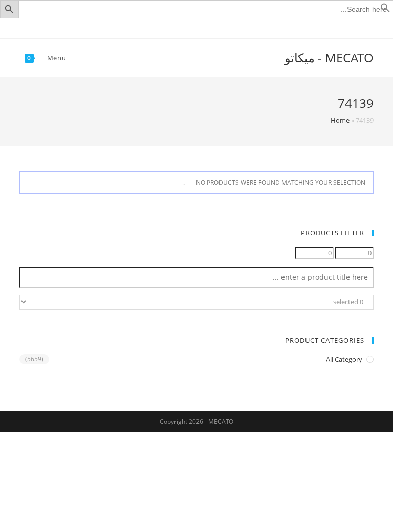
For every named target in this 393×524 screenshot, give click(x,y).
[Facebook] (204, 27)
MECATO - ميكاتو (329, 57)
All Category (344, 359)
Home (340, 120)
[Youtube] (192, 27)
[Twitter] (214, 27)
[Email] (180, 27)
